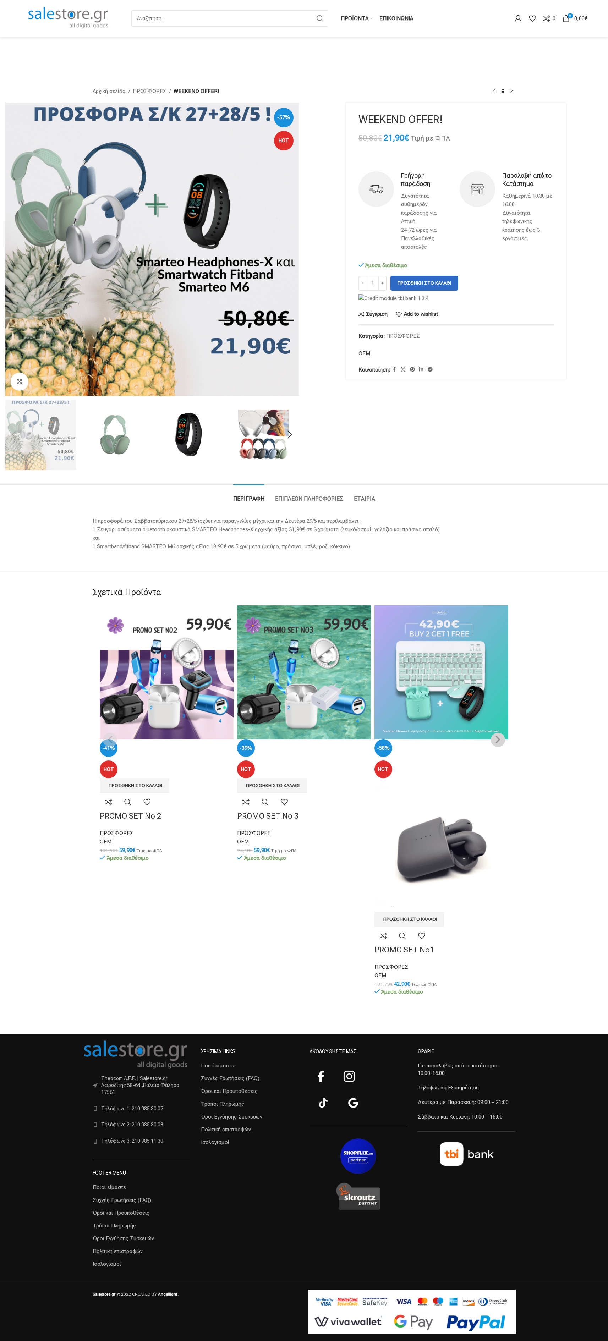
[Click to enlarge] (19, 381)
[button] (14, 435)
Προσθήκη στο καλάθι (424, 283)
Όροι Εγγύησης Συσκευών (123, 1238)
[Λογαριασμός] (518, 18)
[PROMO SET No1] (441, 672)
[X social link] (403, 369)
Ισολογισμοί (107, 1264)
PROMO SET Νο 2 (130, 816)
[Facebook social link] (394, 369)
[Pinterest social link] (412, 369)
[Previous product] (494, 91)
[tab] (248, 495)
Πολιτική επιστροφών (118, 1251)
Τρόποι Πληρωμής (114, 1225)
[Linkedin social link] (421, 369)
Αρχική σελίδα (109, 91)
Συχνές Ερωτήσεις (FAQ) (122, 1200)
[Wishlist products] (532, 18)
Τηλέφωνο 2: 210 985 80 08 (132, 1124)
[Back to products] (503, 91)
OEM (364, 353)
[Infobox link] (405, 211)
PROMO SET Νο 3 (267, 816)
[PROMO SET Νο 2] (167, 672)
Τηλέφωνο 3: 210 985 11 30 (132, 1141)
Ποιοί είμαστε (109, 1187)
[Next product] (511, 91)
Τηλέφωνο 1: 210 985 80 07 (132, 1108)
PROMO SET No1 (404, 949)
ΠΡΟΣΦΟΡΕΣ (149, 91)
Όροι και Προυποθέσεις (121, 1213)
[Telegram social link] (430, 369)
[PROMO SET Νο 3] (304, 672)
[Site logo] (68, 18)
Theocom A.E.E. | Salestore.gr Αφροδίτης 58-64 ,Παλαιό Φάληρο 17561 (140, 1085)
